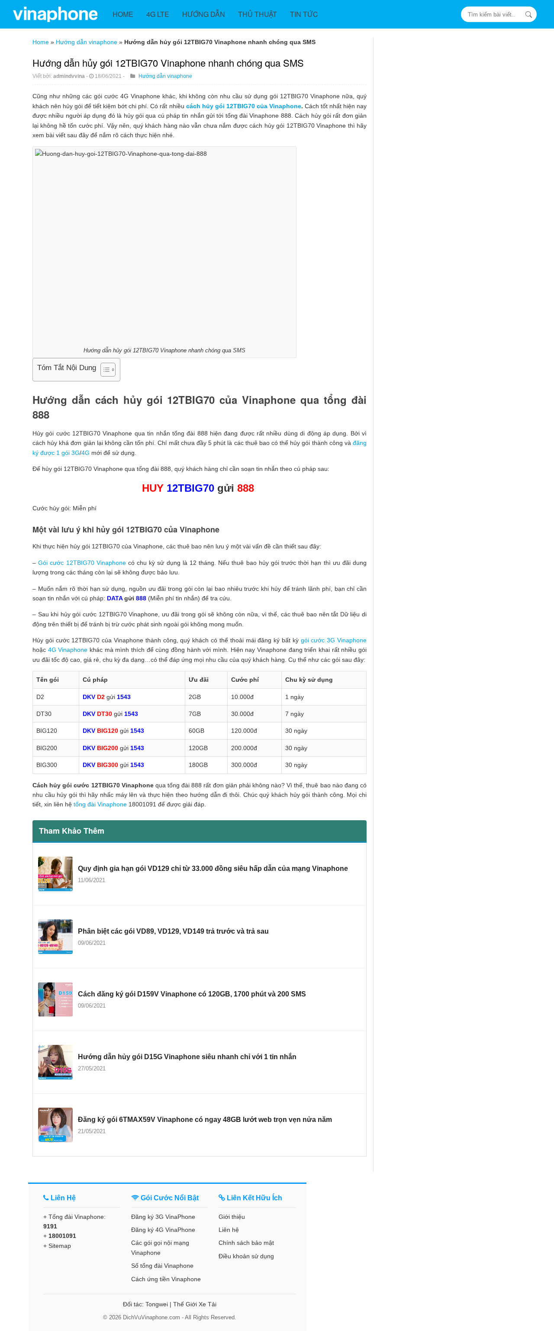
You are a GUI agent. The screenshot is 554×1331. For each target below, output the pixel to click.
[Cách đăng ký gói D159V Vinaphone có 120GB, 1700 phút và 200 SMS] (55, 999)
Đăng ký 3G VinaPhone (163, 1216)
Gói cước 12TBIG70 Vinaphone (82, 562)
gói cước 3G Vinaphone (334, 640)
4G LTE (157, 14)
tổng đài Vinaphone (100, 804)
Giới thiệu (232, 1216)
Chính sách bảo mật (246, 1242)
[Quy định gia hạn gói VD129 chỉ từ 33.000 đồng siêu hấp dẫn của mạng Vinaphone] (55, 874)
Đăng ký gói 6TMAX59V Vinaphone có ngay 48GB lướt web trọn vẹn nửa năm (205, 1119)
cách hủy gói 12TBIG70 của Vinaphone (243, 106)
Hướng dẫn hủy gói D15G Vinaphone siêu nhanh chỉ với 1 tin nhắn (187, 1056)
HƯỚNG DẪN (203, 14)
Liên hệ (229, 1229)
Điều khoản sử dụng (246, 1256)
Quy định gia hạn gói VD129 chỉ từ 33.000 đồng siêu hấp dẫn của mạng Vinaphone (213, 868)
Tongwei (156, 1304)
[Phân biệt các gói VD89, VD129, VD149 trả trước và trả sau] (55, 937)
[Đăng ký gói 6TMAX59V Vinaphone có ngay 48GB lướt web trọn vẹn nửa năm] (55, 1125)
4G (85, 452)
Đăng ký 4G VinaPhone (163, 1229)
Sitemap (59, 1245)
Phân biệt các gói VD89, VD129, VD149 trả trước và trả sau (173, 931)
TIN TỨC (304, 14)
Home (40, 42)
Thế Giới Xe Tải (194, 1304)
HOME (123, 14)
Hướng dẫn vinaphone (86, 42)
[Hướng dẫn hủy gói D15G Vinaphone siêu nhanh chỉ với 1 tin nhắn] (55, 1062)
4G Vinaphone (68, 649)
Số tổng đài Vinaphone (162, 1265)
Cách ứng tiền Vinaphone (166, 1279)
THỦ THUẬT (257, 14)
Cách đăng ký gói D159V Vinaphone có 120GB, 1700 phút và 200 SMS (192, 994)
